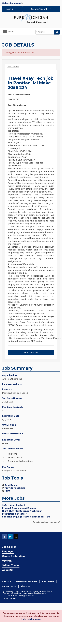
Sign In (10, 9)
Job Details (13, 66)
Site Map (6, 582)
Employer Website (12, 384)
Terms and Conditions (26, 582)
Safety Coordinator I (13, 505)
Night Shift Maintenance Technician (22, 511)
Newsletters (48, 582)
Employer (8, 551)
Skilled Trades (10, 565)
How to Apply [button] (31, 352)
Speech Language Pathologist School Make (26, 516)
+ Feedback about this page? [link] (46, 522)
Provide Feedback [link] (15, 488)
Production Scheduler (14, 514)
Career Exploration (13, 556)
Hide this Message (31, 619)
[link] (31, 18)
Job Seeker (9, 546)
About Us (7, 570)
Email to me (11, 485)
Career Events (9, 586)
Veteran (7, 560)
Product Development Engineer (19, 508)
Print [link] (7, 491)
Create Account (39, 9)
